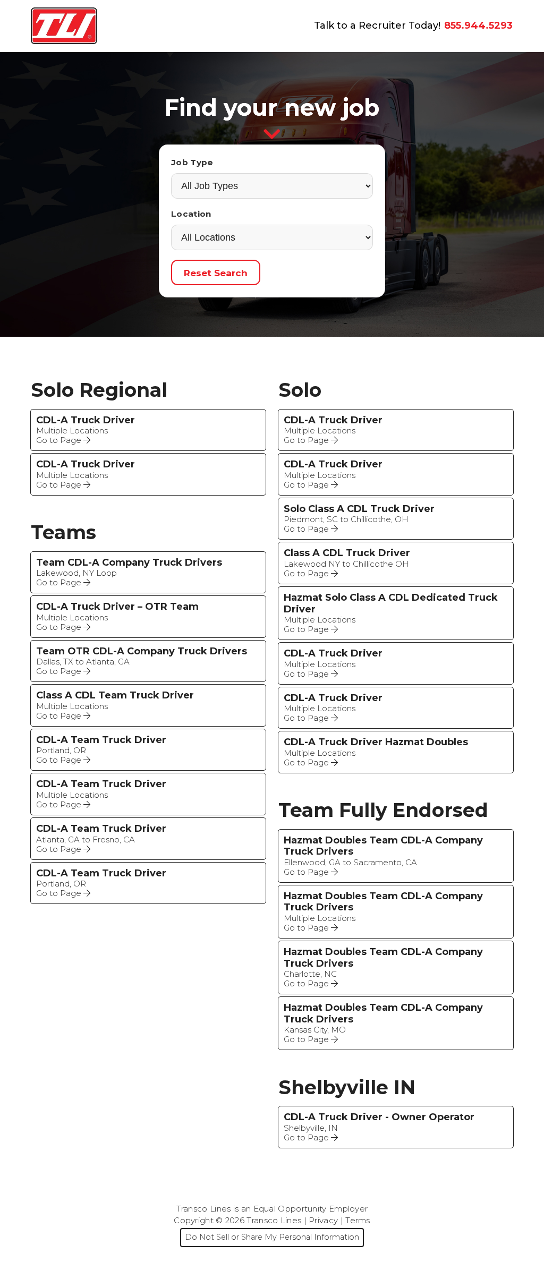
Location (191, 214)
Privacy (323, 1220)
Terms (357, 1220)
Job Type (192, 162)
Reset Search (216, 272)
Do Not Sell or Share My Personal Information (272, 1237)
